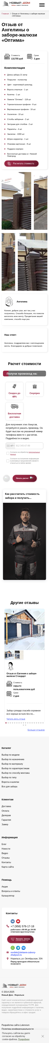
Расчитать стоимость (23, 163)
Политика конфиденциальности (18, 1029)
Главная (5, 13)
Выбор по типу (9, 777)
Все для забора (9, 786)
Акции (5, 886)
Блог (4, 844)
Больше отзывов (36, 730)
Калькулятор (8, 896)
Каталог (6, 748)
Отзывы (6, 858)
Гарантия (6, 820)
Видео (5, 853)
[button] (6, 722)
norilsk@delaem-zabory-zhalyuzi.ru (23, 953)
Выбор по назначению (13, 759)
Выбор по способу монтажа (16, 773)
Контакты (6, 862)
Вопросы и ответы (11, 891)
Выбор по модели (10, 755)
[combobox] (10, 446)
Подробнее (24, 1039)
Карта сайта (8, 867)
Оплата (5, 811)
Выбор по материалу (12, 764)
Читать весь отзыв (16, 719)
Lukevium (24, 1025)
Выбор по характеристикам (15, 768)
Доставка (6, 806)
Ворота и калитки (10, 782)
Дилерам (6, 815)
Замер (5, 824)
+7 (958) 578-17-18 (22, 926)
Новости (6, 849)
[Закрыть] (43, 1036)
